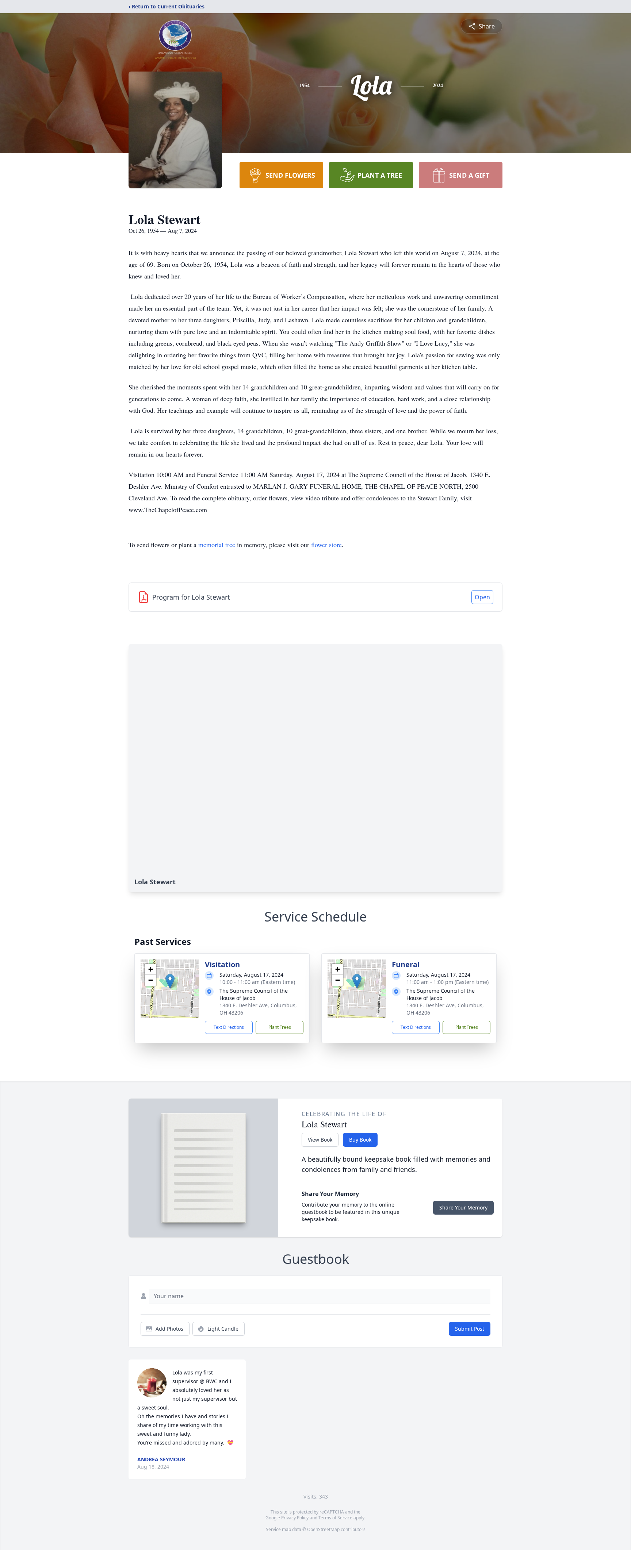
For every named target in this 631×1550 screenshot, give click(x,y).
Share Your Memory (463, 1207)
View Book (320, 1139)
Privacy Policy (295, 1518)
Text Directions (229, 1027)
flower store (326, 544)
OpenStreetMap (323, 1529)
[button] (170, 981)
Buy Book (360, 1139)
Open (482, 597)
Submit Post (469, 1328)
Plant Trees (279, 1027)
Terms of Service (335, 1518)
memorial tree (216, 544)
